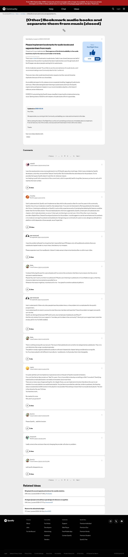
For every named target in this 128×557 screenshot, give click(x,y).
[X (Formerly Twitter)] (116, 521)
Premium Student (85, 535)
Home (12, 14)
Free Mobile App (67, 531)
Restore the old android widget (34, 509)
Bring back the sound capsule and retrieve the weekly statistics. (45, 491)
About (28, 523)
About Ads (49, 553)
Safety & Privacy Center (16, 553)
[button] (89, 59)
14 (73, 156)
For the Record (30, 531)
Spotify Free (83, 539)
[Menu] (124, 9)
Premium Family (85, 531)
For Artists (47, 523)
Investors (47, 535)
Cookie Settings (38, 553)
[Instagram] (110, 521)
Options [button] (102, 39)
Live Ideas (23, 14)
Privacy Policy (28, 553)
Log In (118, 9)
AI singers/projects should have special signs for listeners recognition (46, 500)
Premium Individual (85, 523)
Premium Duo (84, 527)
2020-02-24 (39, 109)
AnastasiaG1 (49, 502)
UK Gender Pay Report (92, 553)
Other (28, 137)
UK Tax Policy (80, 553)
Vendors (46, 539)
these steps (75, 4)
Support (64, 523)
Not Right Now (92, 47)
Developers (47, 527)
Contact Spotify (67, 535)
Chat (63, 8)
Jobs (27, 527)
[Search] (113, 9)
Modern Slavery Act (69, 553)
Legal (5, 553)
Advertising (47, 531)
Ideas (76, 8)
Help (51, 8)
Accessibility (58, 553)
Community (11, 8)
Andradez (49, 494)
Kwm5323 (48, 511)
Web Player (65, 527)
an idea (34, 58)
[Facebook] (122, 521)
